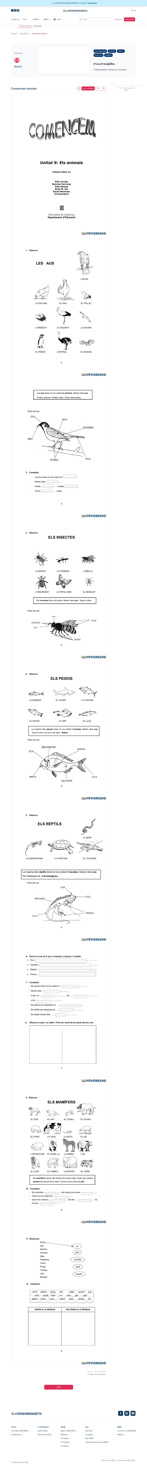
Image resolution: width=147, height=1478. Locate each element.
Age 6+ (121, 51)
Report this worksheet (97, 1374)
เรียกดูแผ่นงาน (17, 1434)
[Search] (81, 19)
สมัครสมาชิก (129, 19)
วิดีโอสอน (64, 1434)
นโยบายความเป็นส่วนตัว (126, 1460)
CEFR (46, 19)
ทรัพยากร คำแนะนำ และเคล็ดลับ (96, 1442)
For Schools (65, 1446)
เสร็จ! (58, 1387)
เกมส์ (58, 19)
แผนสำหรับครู (42, 1431)
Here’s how (92, 3)
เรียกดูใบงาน (15, 19)
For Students (65, 1442)
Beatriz (18, 66)
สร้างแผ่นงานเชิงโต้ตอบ (20, 1431)
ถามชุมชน (89, 1434)
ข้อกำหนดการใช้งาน (109, 1460)
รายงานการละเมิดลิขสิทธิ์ (127, 1431)
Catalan (108, 55)
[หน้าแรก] (75, 11)
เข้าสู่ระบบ (118, 19)
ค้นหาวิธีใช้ (89, 1438)
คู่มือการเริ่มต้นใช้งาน (68, 1431)
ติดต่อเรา (121, 1434)
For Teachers (65, 1438)
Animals (112, 51)
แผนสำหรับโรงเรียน (44, 1434)
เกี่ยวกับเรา (89, 1431)
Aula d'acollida (100, 51)
